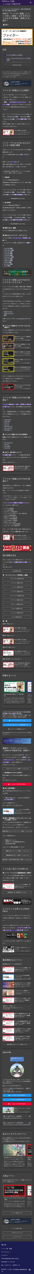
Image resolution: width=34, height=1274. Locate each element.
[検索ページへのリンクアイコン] (30, 2)
